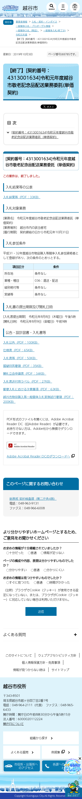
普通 (34, 552)
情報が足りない (54, 552)
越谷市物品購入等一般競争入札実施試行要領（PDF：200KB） (38, 399)
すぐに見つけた (19, 582)
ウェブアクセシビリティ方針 (57, 655)
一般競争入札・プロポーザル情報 (33, 26)
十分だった (16, 552)
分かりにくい (55, 569)
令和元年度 (21, 34)
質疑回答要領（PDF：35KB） (23, 365)
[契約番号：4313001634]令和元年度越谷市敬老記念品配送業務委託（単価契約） (42, 134)
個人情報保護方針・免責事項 (41, 662)
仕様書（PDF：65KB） (18, 350)
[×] (73, 788)
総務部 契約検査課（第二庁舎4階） (33, 498)
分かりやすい (18, 569)
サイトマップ (60, 669)
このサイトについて (18, 655)
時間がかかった (59, 582)
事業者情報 (21, 21)
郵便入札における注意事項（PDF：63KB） (32, 389)
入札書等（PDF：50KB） (20, 358)
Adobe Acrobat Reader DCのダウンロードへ (38, 456)
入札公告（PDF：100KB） (21, 342)
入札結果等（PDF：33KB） (21, 197)
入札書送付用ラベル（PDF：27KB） (27, 381)
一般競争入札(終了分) (54, 30)
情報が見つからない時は (29, 669)
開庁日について (13, 723)
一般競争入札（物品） (27, 30)
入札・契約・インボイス (44, 21)
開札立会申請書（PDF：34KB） (24, 373)
